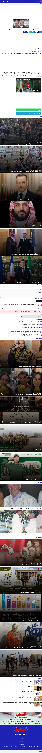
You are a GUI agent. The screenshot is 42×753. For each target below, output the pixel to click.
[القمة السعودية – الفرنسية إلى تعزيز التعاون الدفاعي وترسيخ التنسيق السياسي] (21, 242)
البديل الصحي (12, 3)
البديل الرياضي (17, 3)
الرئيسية (38, 3)
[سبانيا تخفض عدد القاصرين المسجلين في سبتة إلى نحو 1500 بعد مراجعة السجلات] (21, 159)
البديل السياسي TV (6, 3)
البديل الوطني (27, 3)
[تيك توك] (18, 734)
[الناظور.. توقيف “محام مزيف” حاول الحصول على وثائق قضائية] (21, 334)
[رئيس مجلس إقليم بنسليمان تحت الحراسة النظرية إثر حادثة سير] (21, 324)
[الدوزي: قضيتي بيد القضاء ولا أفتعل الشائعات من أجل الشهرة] (21, 354)
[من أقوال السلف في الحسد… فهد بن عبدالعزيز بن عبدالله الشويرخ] (21, 682)
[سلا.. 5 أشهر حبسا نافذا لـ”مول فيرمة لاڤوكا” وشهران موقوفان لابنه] (21, 323)
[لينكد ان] (16, 734)
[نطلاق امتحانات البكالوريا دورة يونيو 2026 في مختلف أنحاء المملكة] (21, 382)
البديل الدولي (22, 3)
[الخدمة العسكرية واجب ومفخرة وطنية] (21, 438)
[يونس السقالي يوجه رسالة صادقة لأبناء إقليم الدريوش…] (21, 580)
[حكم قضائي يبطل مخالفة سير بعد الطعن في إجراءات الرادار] (21, 327)
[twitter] (38, 32)
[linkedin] (35, 32)
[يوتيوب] (24, 734)
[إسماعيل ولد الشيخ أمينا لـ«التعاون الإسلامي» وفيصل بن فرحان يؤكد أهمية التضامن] (21, 187)
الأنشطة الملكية (33, 3)
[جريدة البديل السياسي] (39, 1)
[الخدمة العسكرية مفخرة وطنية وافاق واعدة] (21, 467)
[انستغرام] (22, 734)
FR (7, 1)
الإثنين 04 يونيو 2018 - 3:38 (38, 49)
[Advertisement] (21, 12)
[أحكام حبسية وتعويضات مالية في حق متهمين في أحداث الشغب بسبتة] (21, 321)
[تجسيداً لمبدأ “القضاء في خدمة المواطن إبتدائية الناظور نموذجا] (21, 335)
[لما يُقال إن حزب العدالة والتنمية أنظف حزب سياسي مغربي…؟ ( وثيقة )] (21, 608)
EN (5, 1)
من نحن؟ (21, 743)
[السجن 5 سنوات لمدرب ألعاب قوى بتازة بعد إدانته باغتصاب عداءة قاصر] (21, 332)
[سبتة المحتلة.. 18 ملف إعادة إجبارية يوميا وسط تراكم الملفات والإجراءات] (21, 663)
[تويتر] (26, 734)
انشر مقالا (21, 738)
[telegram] (32, 32)
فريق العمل (21, 741)
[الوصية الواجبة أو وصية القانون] (21, 693)
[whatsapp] (30, 32)
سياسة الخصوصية (21, 744)
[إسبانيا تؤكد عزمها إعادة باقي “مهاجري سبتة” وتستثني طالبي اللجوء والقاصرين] (21, 131)
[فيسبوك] (20, 734)
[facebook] (40, 32)
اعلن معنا (21, 740)
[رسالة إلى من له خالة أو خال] (21, 688)
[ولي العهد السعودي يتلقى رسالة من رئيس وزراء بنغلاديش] (21, 214)
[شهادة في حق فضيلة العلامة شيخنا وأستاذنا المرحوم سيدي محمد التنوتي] (21, 497)
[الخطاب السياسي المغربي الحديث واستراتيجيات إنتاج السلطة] (21, 552)
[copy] (27, 32)
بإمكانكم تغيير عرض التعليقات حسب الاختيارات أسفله (33, 314)
